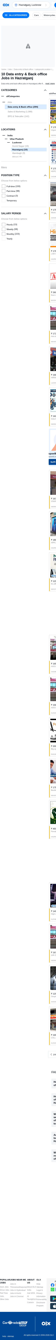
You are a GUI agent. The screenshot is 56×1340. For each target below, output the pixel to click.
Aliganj (17, 157)
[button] (46, 5)
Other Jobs (4, 1299)
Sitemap (39, 1287)
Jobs (10, 69)
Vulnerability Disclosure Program (41, 1302)
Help (38, 1284)
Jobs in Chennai (16, 1296)
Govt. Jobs (4, 1287)
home (3, 69)
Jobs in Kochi (15, 1293)
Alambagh (18, 153)
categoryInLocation (43, 69)
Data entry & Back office (23, 69)
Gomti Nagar (20, 146)
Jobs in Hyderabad (18, 1290)
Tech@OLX (31, 1299)
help (4, 1336)
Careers (30, 1302)
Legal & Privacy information (41, 1293)
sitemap (10, 1336)
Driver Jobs (4, 1290)
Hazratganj (20, 149)
